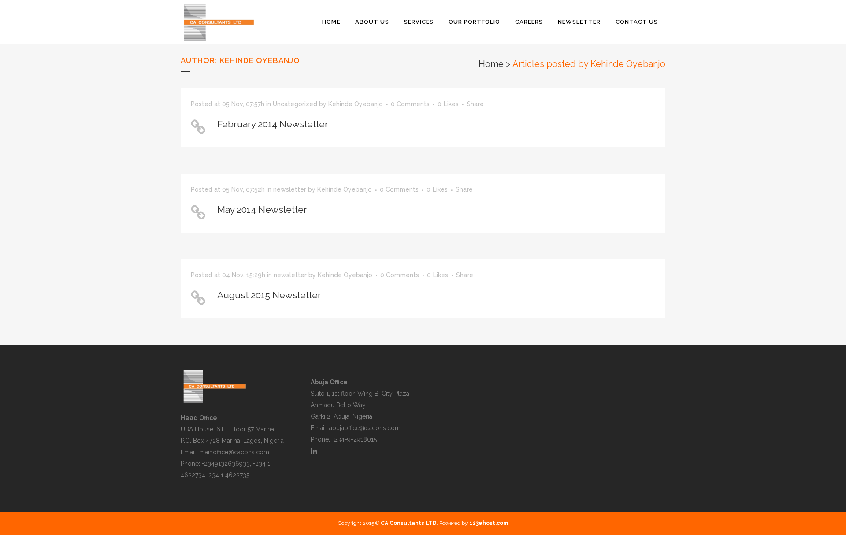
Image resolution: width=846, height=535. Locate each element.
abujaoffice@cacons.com (365, 427)
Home (491, 64)
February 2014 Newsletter (272, 124)
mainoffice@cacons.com (234, 452)
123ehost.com (488, 523)
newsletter (289, 189)
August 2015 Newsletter (269, 295)
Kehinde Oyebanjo (355, 104)
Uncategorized (295, 104)
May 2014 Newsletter (262, 209)
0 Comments (410, 104)
